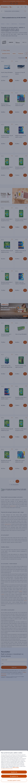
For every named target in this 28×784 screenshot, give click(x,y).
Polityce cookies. (16, 767)
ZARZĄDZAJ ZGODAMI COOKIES (14, 780)
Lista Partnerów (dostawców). (7, 768)
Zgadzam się (14, 772)
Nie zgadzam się (14, 776)
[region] (14, 767)
